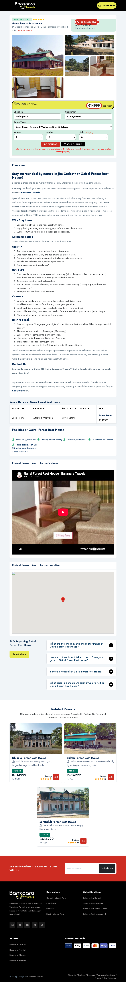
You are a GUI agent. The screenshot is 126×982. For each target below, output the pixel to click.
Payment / (92, 975)
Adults (49, 132)
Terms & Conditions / (106, 975)
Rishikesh (50, 908)
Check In (18, 111)
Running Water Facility (51, 439)
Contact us (18, 390)
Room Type (20, 122)
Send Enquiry (74, 144)
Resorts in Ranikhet (18, 960)
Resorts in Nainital (18, 949)
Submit (105, 868)
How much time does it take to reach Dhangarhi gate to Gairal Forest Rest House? (77, 659)
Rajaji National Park (55, 914)
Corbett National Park (56, 898)
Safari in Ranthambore (93, 903)
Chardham (51, 903)
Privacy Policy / (102, 978)
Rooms (17, 132)
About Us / (73, 975)
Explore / (82, 975)
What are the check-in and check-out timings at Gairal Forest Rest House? (76, 645)
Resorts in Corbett (18, 944)
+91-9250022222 (87, 22)
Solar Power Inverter (76, 439)
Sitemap (112, 978)
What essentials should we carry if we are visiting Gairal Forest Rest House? (77, 684)
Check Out (70, 111)
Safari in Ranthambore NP (94, 914)
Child (86, 132)
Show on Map (25, 30)
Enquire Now (108, 5)
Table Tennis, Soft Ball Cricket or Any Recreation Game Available (24, 448)
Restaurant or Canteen (102, 439)
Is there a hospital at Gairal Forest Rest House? (76, 671)
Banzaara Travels (35, 976)
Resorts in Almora (18, 955)
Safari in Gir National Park (95, 908)
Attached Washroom (26, 439)
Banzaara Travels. (30, 192)
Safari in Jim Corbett (92, 898)
